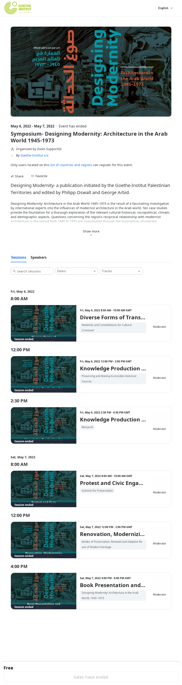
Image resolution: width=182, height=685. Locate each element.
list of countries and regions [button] (71, 165)
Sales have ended (91, 677)
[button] (39, 176)
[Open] (94, 271)
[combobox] (73, 271)
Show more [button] (91, 231)
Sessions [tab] (18, 257)
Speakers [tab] (39, 257)
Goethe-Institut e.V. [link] (34, 155)
